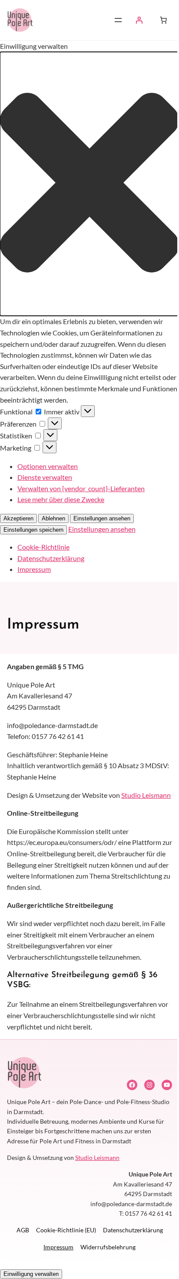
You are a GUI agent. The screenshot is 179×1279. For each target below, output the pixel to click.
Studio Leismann (146, 795)
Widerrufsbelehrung (108, 1247)
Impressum (34, 569)
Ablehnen (53, 518)
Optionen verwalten (47, 466)
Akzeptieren (18, 518)
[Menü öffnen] (118, 20)
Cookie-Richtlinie (43, 547)
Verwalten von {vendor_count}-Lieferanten (81, 488)
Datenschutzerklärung (50, 558)
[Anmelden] (139, 20)
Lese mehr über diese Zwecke (60, 499)
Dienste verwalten (44, 477)
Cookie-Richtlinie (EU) (66, 1230)
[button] (89, 184)
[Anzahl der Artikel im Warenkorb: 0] (163, 20)
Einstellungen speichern (33, 530)
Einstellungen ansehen (101, 518)
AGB (23, 1230)
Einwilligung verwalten (31, 1274)
